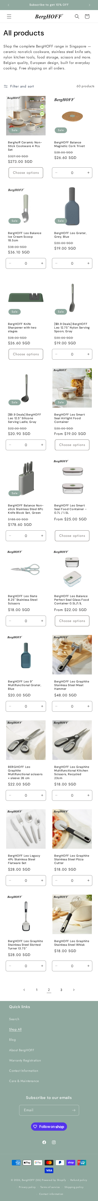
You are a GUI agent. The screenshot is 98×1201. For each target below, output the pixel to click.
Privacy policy (27, 1187)
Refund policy (78, 1180)
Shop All (15, 1029)
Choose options (26, 172)
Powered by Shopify (54, 1180)
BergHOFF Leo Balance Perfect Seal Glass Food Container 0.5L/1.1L (71, 599)
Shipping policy (74, 1187)
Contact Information (23, 1070)
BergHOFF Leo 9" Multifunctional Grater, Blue (24, 685)
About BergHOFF (21, 1050)
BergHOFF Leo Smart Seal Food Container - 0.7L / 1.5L (70, 509)
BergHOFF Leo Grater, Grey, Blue (70, 235)
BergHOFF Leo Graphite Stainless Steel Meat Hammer (71, 685)
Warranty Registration (25, 1060)
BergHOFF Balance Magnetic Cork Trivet (69, 144)
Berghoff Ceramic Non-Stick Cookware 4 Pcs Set (25, 146)
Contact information (51, 1194)
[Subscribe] (74, 1110)
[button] (9, 16)
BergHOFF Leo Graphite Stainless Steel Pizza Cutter (71, 859)
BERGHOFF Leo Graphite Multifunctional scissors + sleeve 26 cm (25, 772)
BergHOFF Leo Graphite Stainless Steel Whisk (71, 943)
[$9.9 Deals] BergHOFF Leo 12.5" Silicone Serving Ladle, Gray (24, 418)
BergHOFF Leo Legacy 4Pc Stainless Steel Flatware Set (24, 859)
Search (14, 1019)
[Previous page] (24, 990)
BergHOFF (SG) (31, 1180)
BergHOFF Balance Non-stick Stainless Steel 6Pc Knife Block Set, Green (26, 509)
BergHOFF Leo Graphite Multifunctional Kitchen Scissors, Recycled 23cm (71, 772)
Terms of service (50, 1187)
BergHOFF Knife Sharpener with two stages (22, 327)
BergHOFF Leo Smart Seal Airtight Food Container (69, 418)
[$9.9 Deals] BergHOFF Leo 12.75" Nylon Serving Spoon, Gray (72, 327)
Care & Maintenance (24, 1081)
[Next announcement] (90, 5)
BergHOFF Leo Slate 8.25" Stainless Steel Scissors (22, 599)
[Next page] (74, 990)
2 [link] (49, 989)
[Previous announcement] (8, 5)
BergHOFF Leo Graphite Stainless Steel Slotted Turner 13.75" (25, 944)
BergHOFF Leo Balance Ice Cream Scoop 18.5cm (24, 236)
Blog (12, 1039)
